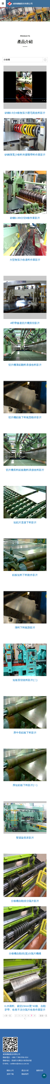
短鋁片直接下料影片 (25, 522)
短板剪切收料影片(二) (25, 680)
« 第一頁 (7, 1016)
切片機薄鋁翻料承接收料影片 (25, 364)
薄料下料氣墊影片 (25, 627)
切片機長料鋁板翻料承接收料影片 (25, 469)
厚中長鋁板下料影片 (25, 732)
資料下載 (10, 1074)
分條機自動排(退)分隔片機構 (25, 953)
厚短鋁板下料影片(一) (25, 785)
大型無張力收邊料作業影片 (25, 259)
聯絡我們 (25, 1074)
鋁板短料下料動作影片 (25, 575)
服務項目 (39, 1070)
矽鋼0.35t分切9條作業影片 (25, 217)
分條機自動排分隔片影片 (25, 901)
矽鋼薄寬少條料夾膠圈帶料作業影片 (25, 154)
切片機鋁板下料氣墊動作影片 (25, 417)
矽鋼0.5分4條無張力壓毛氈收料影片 (25, 112)
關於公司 (10, 1070)
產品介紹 (25, 1070)
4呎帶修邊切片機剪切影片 (25, 323)
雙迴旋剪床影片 (25, 837)
